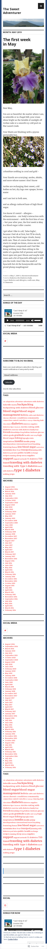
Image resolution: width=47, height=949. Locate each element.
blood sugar (11, 411)
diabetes (17, 423)
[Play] (7, 320)
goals (11, 435)
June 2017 (9, 545)
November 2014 (11, 597)
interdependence (10, 444)
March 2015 (9, 592)
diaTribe (24, 427)
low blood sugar (27, 446)
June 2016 (9, 565)
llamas (14, 447)
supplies (31, 455)
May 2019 (8, 516)
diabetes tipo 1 (9, 427)
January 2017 (10, 556)
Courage (30, 420)
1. (19, 325)
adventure (19, 401)
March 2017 (9, 552)
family (32, 430)
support (8, 458)
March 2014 (9, 608)
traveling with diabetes (26, 462)
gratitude (19, 434)
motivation (40, 447)
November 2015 (11, 581)
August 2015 (9, 585)
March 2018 (9, 529)
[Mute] (32, 320)
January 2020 (10, 514)
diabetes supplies (30, 424)
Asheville (7, 404)
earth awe (31, 280)
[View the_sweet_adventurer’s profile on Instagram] (5, 905)
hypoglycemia (28, 438)
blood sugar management (19, 412)
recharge (34, 453)
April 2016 (9, 570)
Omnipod (25, 449)
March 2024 (9, 491)
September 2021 (11, 498)
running (13, 455)
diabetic (18, 427)
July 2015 (8, 588)
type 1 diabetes (27, 469)
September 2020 (11, 502)
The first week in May (17, 42)
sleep (18, 455)
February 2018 (10, 532)
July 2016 (8, 563)
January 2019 (10, 518)
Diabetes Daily (26, 278)
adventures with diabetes (33, 401)
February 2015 (10, 594)
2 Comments (8, 282)
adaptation (10, 401)
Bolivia (24, 414)
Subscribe (8, 382)
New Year (16, 450)
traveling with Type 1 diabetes (20, 465)
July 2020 (8, 507)
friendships (15, 432)
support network (20, 459)
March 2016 (9, 572)
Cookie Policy (13, 939)
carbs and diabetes (35, 415)
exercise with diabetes (21, 430)
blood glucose (36, 407)
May (37, 280)
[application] (23, 320)
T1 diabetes (32, 458)
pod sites (14, 453)
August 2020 (10, 505)
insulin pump (29, 441)
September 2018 (11, 523)
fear (36, 430)
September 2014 (11, 599)
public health (24, 452)
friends (7, 432)
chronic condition (18, 417)
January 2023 (10, 493)
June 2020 (9, 509)
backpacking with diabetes (16, 407)
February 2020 (10, 511)
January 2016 (10, 576)
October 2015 (10, 583)
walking (6, 474)
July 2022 (8, 496)
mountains (7, 450)
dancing (36, 420)
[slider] (37, 320)
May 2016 (8, 567)
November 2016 (11, 558)
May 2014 (8, 603)
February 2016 (10, 574)
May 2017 (8, 547)
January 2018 (10, 534)
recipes (6, 455)
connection (7, 420)
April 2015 (8, 590)
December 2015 (11, 579)
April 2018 (9, 527)
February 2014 (10, 610)
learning (7, 447)
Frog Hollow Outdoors (28, 432)
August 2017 (9, 541)
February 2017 (10, 554)
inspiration (8, 441)
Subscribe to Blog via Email (18, 360)
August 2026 (10, 487)
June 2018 (9, 525)
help (35, 435)
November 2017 (11, 538)
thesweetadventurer (30, 276)
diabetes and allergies (18, 280)
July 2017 (8, 543)
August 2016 (10, 561)
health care (29, 435)
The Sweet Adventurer (12, 11)
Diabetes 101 (15, 278)
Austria (14, 405)
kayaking (36, 444)
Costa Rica (22, 420)
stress (24, 455)
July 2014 (8, 601)
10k (4, 401)
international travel (24, 444)
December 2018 (11, 520)
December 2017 (11, 536)
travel (6, 462)
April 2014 (8, 606)
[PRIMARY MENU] (41, 6)
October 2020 (10, 500)
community (33, 417)
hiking (18, 437)
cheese (6, 418)
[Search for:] (23, 295)
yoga (12, 474)
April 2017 (8, 550)
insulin (19, 441)
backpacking (25, 404)
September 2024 (11, 489)
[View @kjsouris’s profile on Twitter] (5, 341)
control (15, 420)
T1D (40, 458)
